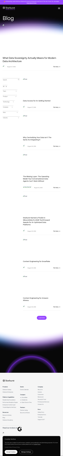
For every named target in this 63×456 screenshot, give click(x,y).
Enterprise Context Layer (9, 404)
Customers (41, 394)
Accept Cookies (11, 452)
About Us (40, 389)
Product (5, 96)
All (3, 86)
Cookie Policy (36, 444)
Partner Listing (24, 410)
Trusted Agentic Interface (9, 407)
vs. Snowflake (23, 397)
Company (5, 107)
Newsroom (41, 397)
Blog (4, 417)
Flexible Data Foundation (9, 400)
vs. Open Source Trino (26, 402)
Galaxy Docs (41, 412)
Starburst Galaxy (7, 389)
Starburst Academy (8, 420)
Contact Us (41, 404)
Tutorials (40, 417)
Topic (4, 91)
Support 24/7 (41, 419)
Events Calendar (24, 389)
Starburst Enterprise (8, 392)
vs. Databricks (23, 400)
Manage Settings (26, 452)
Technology (6, 102)
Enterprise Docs (42, 414)
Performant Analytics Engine (10, 402)
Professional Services (43, 402)
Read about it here (31, 3)
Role (4, 112)
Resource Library (7, 415)
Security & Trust (42, 399)
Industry (5, 118)
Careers (40, 392)
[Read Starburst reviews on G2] (3, 432)
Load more (42, 318)
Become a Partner (25, 412)
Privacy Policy (16, 447)
